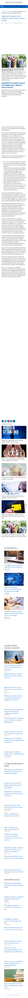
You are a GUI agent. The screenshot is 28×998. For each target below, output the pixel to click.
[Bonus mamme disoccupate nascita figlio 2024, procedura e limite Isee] (14, 450)
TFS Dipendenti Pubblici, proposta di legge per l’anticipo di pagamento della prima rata (14, 535)
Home (3, 11)
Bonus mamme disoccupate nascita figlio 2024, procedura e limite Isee (13, 459)
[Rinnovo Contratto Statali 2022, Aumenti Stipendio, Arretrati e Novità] (14, 488)
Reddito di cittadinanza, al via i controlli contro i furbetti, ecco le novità (12, 441)
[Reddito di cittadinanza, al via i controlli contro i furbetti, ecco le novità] (14, 432)
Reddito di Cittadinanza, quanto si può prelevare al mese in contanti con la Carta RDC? (13, 516)
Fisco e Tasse (8, 11)
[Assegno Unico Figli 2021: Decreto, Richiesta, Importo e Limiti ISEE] (14, 469)
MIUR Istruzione (13, 2)
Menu (2, 6)
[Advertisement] (14, 39)
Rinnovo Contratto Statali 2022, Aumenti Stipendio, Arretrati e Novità (12, 496)
